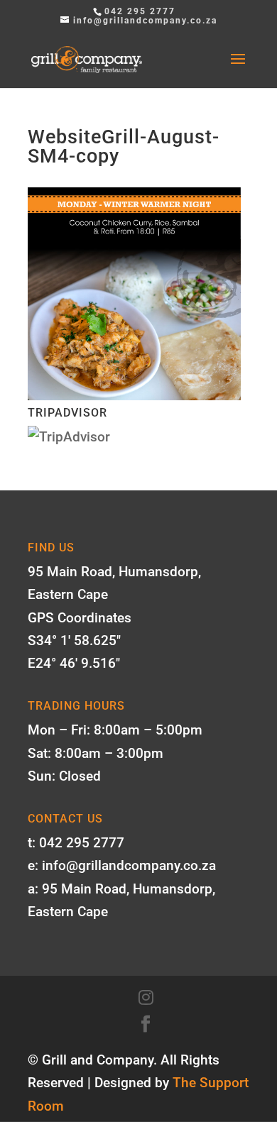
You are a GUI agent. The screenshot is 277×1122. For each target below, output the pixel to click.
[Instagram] (145, 997)
